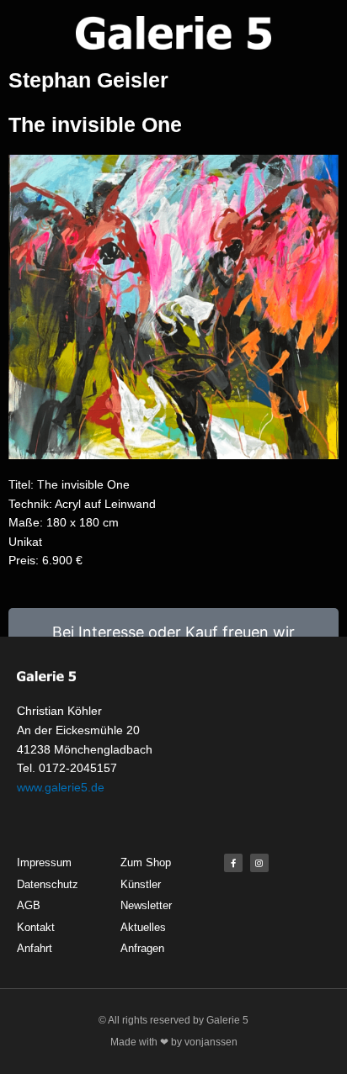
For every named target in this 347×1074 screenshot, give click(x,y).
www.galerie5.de (60, 787)
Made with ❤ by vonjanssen (174, 1042)
